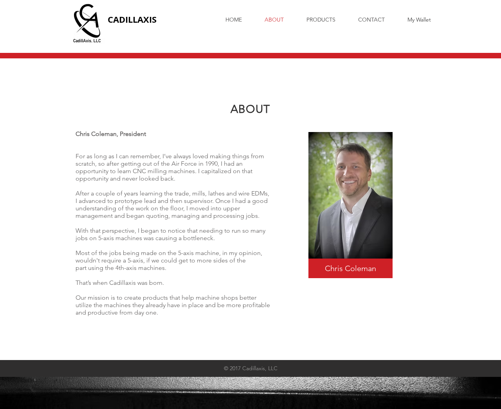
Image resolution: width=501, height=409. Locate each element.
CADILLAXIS (132, 19)
